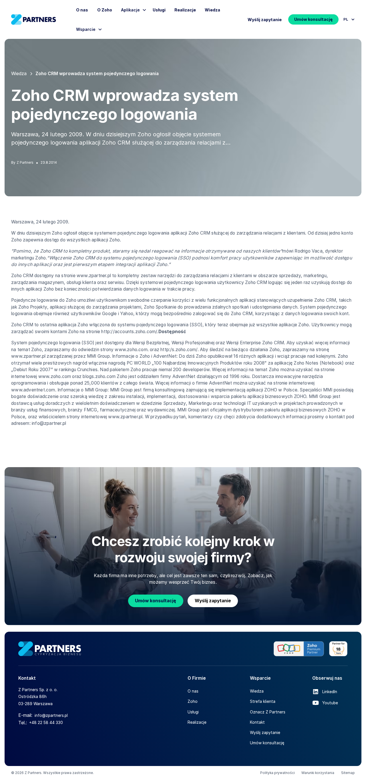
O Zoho (104, 9)
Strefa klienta (262, 701)
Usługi (159, 9)
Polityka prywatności (277, 773)
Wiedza (212, 9)
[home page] (49, 648)
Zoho (193, 701)
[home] (33, 19)
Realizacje (185, 9)
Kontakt (257, 722)
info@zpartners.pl (51, 715)
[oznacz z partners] (310, 649)
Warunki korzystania (317, 773)
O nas (82, 9)
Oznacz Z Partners (267, 712)
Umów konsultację (313, 19)
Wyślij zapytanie (265, 19)
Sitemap (348, 773)
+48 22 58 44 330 (46, 722)
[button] (348, 19)
